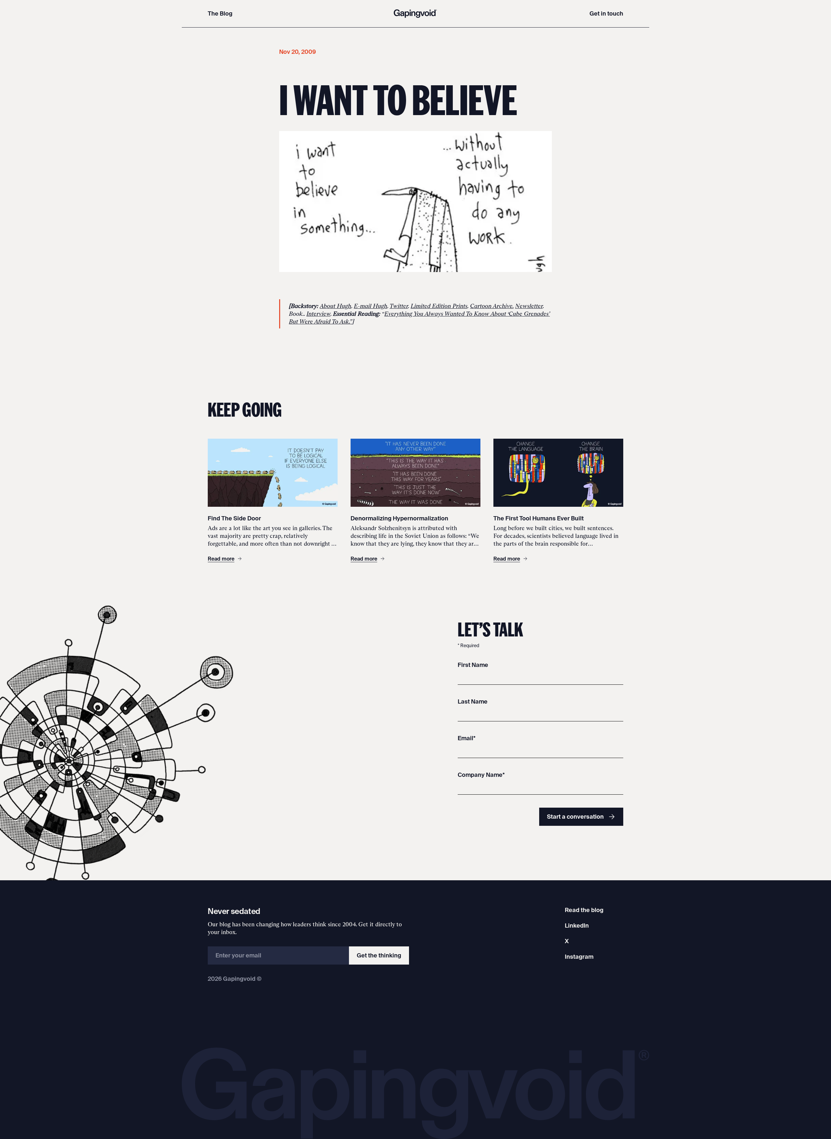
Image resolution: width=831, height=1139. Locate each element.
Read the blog (584, 910)
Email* (467, 738)
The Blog (220, 13)
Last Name (473, 701)
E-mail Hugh (370, 306)
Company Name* (481, 774)
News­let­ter (529, 306)
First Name (473, 664)
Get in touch (606, 13)
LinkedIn (577, 925)
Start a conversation (575, 816)
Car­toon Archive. (492, 306)
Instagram (579, 956)
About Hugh (335, 306)
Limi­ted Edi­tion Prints (439, 306)
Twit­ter (399, 306)
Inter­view (318, 313)
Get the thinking (379, 955)
